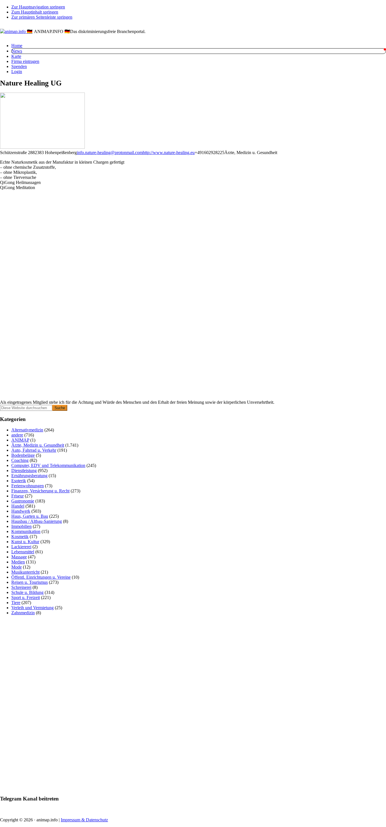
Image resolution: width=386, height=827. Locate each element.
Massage (19, 556)
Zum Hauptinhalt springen (34, 12)
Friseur (17, 495)
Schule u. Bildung (27, 592)
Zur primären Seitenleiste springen (41, 17)
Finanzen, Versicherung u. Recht (40, 490)
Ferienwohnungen (27, 485)
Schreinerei (21, 587)
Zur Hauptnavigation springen (38, 7)
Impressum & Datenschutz (84, 819)
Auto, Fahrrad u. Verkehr (33, 450)
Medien (18, 562)
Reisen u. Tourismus (29, 582)
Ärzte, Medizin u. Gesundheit (37, 445)
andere (17, 435)
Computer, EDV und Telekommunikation (48, 465)
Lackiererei (21, 546)
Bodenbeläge (23, 455)
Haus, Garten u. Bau (29, 516)
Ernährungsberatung (29, 475)
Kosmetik (20, 536)
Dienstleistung (24, 470)
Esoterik (18, 480)
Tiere (15, 602)
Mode (16, 567)
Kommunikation (25, 531)
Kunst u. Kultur (25, 541)
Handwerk (20, 511)
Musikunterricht (25, 572)
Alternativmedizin (27, 429)
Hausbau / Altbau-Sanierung (36, 521)
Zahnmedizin (23, 612)
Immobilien (21, 526)
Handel (17, 506)
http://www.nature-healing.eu (169, 152)
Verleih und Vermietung (32, 607)
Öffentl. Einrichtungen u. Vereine (41, 577)
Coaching (20, 460)
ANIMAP (20, 440)
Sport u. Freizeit (25, 597)
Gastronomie (22, 501)
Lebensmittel (22, 551)
